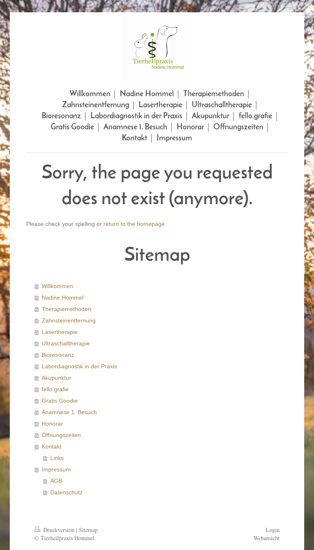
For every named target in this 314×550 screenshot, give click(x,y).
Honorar (52, 423)
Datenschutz (66, 492)
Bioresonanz (58, 355)
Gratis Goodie (60, 400)
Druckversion (59, 530)
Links (57, 458)
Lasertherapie (60, 332)
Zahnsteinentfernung (69, 320)
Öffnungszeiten (61, 435)
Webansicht (266, 538)
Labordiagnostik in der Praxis (79, 366)
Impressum (56, 469)
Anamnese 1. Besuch (69, 412)
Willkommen (57, 286)
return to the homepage (134, 224)
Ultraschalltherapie (66, 343)
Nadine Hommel (62, 297)
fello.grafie (55, 389)
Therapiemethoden (66, 309)
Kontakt (51, 446)
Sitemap (88, 530)
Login (273, 530)
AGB (56, 481)
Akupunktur (56, 377)
